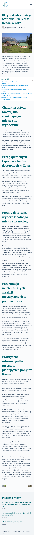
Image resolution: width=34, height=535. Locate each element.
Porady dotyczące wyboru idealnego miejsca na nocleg (15, 90)
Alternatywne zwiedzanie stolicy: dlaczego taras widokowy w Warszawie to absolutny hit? (16, 504)
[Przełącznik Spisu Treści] (30, 79)
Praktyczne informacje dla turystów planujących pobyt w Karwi (15, 98)
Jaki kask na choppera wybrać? (12, 522)
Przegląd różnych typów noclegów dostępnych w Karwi (16, 86)
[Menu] (31, 5)
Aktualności (5, 29)
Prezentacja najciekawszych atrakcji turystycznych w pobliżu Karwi (17, 94)
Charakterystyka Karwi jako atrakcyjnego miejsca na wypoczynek (17, 82)
